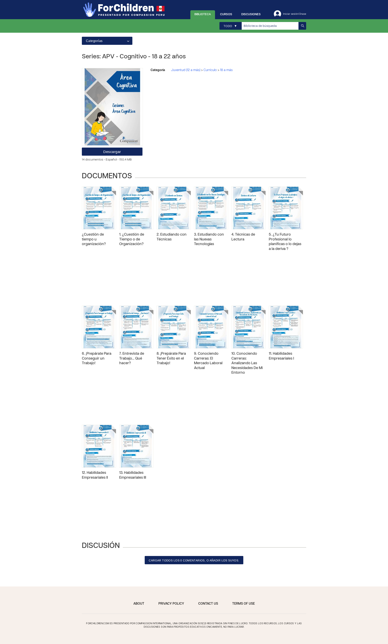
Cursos (226, 14)
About (138, 603)
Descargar (112, 152)
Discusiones (251, 14)
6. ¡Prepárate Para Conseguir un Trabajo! (96, 358)
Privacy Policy (171, 603)
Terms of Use (243, 603)
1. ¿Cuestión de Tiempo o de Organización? (131, 239)
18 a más (226, 70)
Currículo (210, 70)
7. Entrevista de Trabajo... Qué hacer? (131, 358)
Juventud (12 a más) (186, 70)
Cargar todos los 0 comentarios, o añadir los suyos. (194, 560)
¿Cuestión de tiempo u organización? (94, 239)
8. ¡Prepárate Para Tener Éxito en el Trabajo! (171, 358)
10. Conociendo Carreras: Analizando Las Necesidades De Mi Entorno (247, 363)
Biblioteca (202, 14)
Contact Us (208, 603)
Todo (230, 26)
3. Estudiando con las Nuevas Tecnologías (209, 239)
